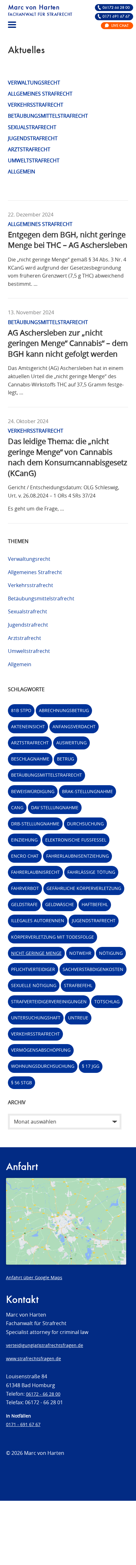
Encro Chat (25, 856)
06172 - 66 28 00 (43, 1394)
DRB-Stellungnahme (35, 824)
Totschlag (107, 1001)
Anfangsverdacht (74, 726)
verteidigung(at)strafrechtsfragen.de (44, 1345)
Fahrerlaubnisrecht (35, 872)
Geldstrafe (24, 904)
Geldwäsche (59, 904)
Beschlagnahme (30, 759)
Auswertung (71, 743)
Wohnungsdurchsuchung (42, 1066)
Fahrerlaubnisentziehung (77, 856)
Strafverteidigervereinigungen (49, 1001)
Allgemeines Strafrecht (40, 93)
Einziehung (24, 840)
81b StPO (21, 710)
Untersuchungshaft (35, 1018)
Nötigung (111, 953)
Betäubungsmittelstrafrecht (48, 115)
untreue (78, 1018)
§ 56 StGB (21, 1083)
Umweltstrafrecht (33, 160)
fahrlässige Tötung (91, 872)
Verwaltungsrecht (34, 82)
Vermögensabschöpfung (41, 1050)
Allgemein (21, 171)
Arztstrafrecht (29, 149)
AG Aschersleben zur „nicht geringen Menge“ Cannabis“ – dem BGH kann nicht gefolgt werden (68, 343)
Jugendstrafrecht (33, 138)
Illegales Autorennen (37, 920)
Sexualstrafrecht (32, 127)
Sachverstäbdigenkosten (93, 969)
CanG (17, 807)
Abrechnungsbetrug (64, 710)
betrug (65, 759)
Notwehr (80, 953)
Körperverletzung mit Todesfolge (52, 937)
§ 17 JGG (90, 1066)
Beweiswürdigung (32, 791)
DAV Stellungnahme (54, 807)
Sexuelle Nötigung (33, 985)
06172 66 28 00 (116, 8)
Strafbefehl (78, 985)
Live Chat (119, 26)
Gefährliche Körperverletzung (83, 888)
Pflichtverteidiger (33, 969)
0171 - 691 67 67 (23, 1424)
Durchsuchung (85, 824)
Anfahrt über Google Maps (34, 1277)
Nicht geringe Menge (36, 953)
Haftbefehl (95, 904)
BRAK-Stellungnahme (87, 791)
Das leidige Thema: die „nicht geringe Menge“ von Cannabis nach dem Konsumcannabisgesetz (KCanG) (67, 457)
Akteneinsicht (28, 726)
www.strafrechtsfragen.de (33, 1358)
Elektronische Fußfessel (75, 840)
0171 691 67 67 (116, 17)
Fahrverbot (25, 888)
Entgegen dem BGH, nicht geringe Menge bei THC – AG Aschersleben (67, 239)
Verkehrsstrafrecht (35, 104)
